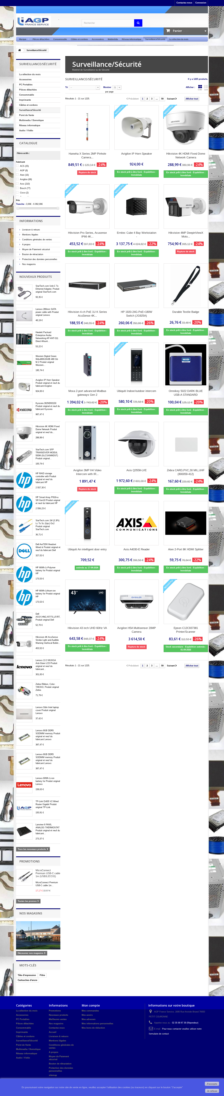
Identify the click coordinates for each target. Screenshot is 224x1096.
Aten (24, 175)
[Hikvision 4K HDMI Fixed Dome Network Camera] (185, 127)
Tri (66, 87)
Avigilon (26, 179)
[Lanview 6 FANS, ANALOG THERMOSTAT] (24, 831)
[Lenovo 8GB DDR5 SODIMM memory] (24, 737)
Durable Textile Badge (185, 311)
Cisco (24, 192)
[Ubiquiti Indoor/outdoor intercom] (136, 364)
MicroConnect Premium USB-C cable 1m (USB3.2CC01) (48, 873)
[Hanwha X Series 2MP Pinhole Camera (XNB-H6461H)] (87, 127)
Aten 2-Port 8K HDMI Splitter (186, 549)
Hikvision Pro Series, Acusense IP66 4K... (87, 234)
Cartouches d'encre (27, 980)
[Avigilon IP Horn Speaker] (24, 387)
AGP (24, 170)
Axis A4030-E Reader (136, 549)
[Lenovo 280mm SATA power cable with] (24, 316)
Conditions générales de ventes (36, 239)
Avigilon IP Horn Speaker (136, 153)
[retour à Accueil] (19, 50)
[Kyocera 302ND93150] (24, 410)
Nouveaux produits (35, 277)
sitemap (53, 1075)
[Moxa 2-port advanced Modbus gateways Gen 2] (87, 364)
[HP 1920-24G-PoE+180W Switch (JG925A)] (136, 285)
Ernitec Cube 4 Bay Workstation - (136, 234)
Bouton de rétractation (32, 254)
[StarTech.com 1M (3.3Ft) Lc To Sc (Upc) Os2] (24, 527)
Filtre (42, 975)
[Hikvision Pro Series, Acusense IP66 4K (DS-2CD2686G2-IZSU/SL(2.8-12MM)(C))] (87, 206)
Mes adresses (88, 1019)
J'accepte (212, 1084)
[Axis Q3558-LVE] (136, 444)
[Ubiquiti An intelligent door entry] (87, 523)
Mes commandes (90, 1010)
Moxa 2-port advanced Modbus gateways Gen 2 (87, 392)
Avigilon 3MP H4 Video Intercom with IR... (87, 472)
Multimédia (113, 39)
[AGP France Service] (46, 21)
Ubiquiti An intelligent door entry (87, 549)
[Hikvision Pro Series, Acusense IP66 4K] (24, 644)
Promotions (29, 861)
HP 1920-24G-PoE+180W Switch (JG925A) (136, 313)
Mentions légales (29, 234)
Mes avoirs (87, 1015)
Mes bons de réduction (93, 1028)
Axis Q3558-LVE (136, 470)
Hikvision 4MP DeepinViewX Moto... (185, 234)
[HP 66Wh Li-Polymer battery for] (24, 574)
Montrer (107, 87)
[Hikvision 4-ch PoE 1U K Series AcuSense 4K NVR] (87, 285)
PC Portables (25, 84)
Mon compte (91, 1005)
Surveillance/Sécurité (155, 39)
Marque (21, 39)
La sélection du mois (178, 39)
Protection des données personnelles (39, 259)
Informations (31, 221)
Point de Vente (26, 115)
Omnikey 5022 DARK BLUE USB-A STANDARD (186, 392)
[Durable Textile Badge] (185, 285)
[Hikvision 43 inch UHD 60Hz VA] (87, 601)
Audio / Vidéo (26, 130)
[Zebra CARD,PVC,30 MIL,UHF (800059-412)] (185, 444)
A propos (26, 244)
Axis (25, 184)
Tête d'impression (27, 975)
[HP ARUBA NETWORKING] (24, 339)
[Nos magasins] (38, 935)
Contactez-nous (184, 2)
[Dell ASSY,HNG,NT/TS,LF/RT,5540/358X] (24, 620)
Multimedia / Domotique (31, 120)
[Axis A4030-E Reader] (136, 523)
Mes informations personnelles (97, 1023)
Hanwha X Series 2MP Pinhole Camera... (87, 155)
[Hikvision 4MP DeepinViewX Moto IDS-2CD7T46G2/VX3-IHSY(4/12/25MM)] (185, 206)
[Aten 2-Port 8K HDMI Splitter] (185, 523)
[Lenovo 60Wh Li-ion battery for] (24, 785)
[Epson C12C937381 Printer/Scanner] (185, 601)
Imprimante (25, 100)
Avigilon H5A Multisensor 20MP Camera (136, 629)
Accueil (52, 1032)
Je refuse (212, 1091)
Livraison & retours (30, 229)
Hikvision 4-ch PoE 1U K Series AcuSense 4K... (87, 313)
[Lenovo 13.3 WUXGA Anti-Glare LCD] (24, 667)
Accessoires (98, 39)
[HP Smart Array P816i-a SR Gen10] (24, 504)
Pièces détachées (41, 39)
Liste (206, 90)
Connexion (200, 2)
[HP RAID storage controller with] (24, 480)
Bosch (25, 188)
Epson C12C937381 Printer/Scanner (186, 629)
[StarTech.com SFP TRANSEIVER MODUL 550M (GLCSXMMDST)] (24, 456)
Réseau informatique (131, 39)
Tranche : (20, 204)
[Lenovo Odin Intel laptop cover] (24, 714)
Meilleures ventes (58, 1019)
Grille (200, 90)
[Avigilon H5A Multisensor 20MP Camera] (136, 601)
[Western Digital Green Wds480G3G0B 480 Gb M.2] (24, 363)
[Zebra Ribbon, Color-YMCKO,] (24, 691)
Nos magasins (28, 264)
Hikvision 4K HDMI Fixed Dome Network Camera (185, 155)
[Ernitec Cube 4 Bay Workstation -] (136, 206)
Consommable (60, 39)
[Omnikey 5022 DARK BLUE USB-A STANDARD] (185, 364)
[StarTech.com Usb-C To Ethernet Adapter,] (24, 293)
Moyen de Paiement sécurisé (35, 249)
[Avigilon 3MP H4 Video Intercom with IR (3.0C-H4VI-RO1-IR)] (87, 444)
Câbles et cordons (79, 39)
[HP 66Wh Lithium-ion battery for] (24, 597)
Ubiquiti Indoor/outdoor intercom (136, 391)
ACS (24, 166)
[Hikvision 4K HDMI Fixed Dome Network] (24, 433)
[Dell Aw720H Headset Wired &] (24, 551)
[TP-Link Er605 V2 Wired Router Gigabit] (24, 808)
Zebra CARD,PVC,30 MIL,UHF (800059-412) (185, 472)
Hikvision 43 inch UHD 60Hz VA (87, 628)
